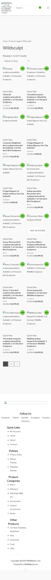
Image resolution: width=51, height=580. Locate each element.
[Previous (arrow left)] (3, 577)
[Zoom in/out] (3, 573)
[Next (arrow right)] (11, 577)
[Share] (18, 573)
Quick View (7, 91)
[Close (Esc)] (26, 573)
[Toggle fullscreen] (11, 573)
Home (5, 41)
